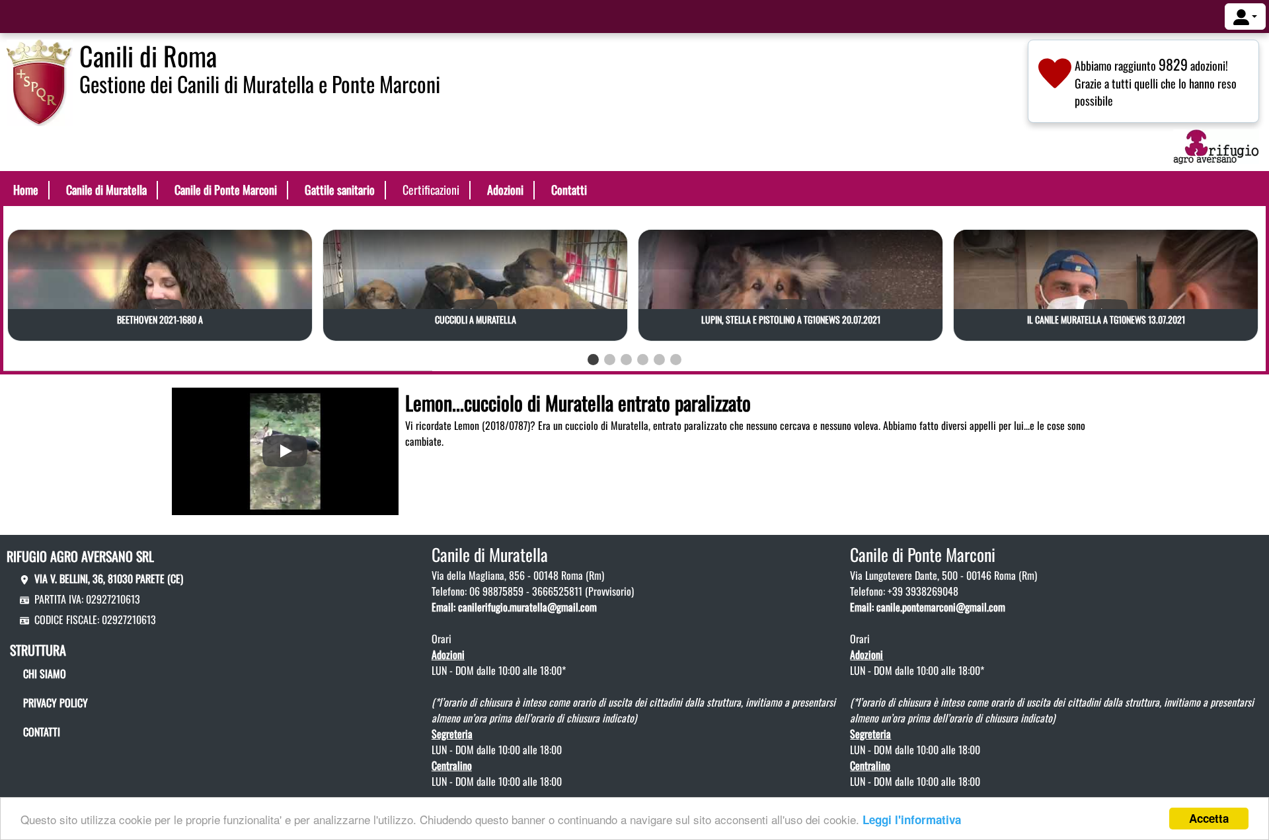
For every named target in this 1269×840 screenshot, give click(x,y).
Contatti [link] (569, 189)
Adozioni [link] (505, 189)
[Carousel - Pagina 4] (642, 359)
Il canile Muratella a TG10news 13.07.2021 (1106, 319)
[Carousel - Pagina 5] (659, 359)
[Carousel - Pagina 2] (609, 359)
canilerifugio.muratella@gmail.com (527, 607)
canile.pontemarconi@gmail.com (940, 607)
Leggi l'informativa (912, 819)
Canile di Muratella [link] (106, 189)
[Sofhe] (40, 81)
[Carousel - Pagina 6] (675, 359)
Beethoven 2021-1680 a (160, 319)
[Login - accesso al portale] (1245, 16)
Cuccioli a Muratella (475, 319)
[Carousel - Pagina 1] (593, 359)
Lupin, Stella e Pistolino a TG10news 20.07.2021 (790, 319)
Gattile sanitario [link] (340, 189)
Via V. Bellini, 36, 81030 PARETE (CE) (108, 578)
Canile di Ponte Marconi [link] (225, 189)
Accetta (1209, 818)
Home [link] (25, 189)
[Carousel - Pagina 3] (626, 359)
